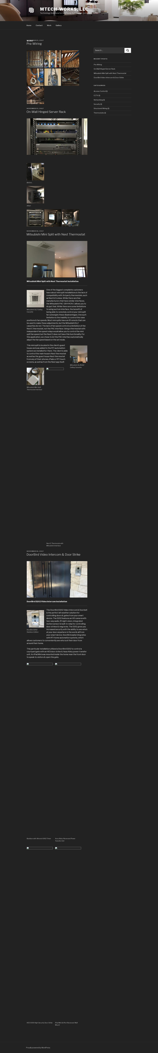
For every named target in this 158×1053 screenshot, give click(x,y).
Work (49, 25)
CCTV (96, 95)
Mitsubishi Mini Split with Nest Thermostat (55, 234)
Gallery (59, 25)
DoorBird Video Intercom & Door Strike (53, 554)
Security (97, 104)
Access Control (100, 91)
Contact (39, 25)
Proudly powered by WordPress (38, 1048)
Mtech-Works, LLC (64, 9)
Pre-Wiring (34, 43)
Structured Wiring (100, 108)
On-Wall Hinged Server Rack (46, 112)
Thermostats (99, 113)
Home (28, 25)
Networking (98, 100)
